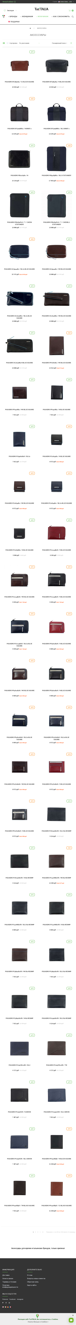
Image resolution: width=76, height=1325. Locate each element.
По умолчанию (24, 43)
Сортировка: (14, 43)
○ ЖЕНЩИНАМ (26, 16)
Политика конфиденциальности (10, 1286)
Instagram (20, 1299)
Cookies (55, 1319)
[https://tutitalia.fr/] (10, 1307)
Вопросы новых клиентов (36, 1278)
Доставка (5, 1275)
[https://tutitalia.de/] (8, 1307)
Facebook (12, 1299)
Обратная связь (33, 1282)
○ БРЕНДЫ (12, 16)
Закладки (11, 10)
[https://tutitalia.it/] (5, 1307)
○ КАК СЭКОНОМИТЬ (61, 16)
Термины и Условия (9, 1282)
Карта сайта (31, 1285)
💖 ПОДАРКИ (13, 22)
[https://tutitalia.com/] (3, 1307)
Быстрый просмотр (19, 66)
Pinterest (5, 1299)
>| (42, 1232)
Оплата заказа (7, 1278)
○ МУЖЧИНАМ (42, 16)
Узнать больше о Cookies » (38, 1322)
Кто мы (29, 1275)
